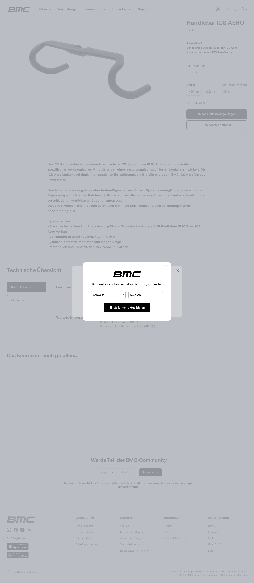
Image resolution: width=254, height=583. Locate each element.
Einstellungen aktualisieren (127, 307)
